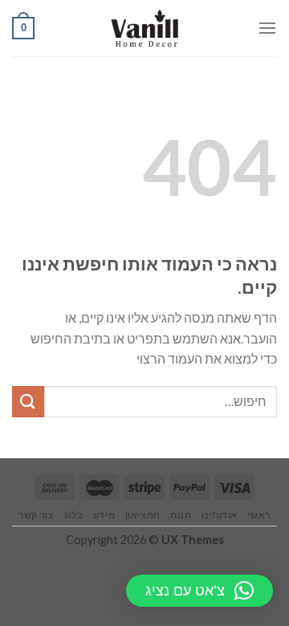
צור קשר (36, 515)
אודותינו (219, 515)
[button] (199, 591)
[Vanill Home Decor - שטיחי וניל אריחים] (145, 28)
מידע (104, 515)
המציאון (143, 515)
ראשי (258, 515)
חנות (180, 515)
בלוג (73, 515)
